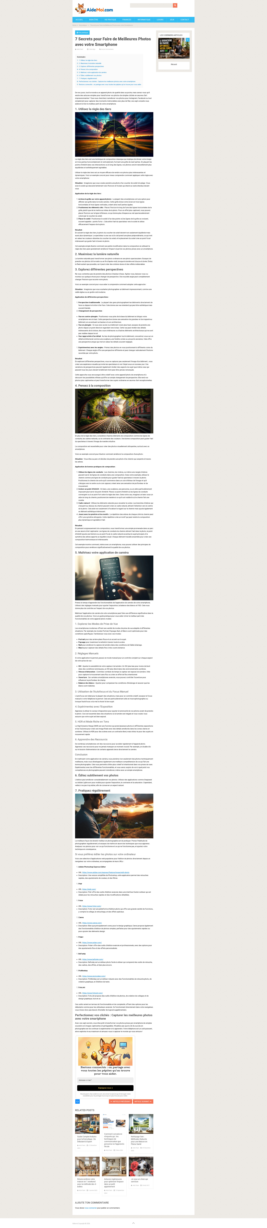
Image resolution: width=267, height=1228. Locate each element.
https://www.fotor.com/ (91, 906)
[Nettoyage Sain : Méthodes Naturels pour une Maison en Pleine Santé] (141, 1124)
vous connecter (91, 1208)
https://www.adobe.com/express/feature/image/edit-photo (105, 872)
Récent (174, 64)
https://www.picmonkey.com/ (94, 976)
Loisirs (160, 20)
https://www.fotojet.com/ (92, 993)
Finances (126, 20)
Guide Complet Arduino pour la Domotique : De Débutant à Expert (86, 1139)
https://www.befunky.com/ (92, 959)
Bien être (93, 20)
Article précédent (122, 1101)
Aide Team (80, 49)
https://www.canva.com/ (92, 923)
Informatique (144, 20)
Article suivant (142, 1101)
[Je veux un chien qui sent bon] (141, 1166)
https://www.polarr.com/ (92, 943)
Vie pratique (110, 20)
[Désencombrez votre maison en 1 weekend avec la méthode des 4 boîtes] (87, 1166)
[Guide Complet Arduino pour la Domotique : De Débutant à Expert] (87, 1124)
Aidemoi (75, 1223)
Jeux (172, 20)
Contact (185, 20)
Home (74, 25)
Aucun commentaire (107, 49)
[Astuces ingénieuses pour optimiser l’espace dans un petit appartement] (114, 1166)
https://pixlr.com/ (89, 889)
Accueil (79, 20)
